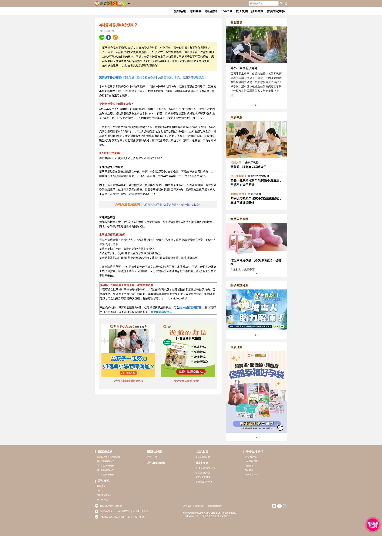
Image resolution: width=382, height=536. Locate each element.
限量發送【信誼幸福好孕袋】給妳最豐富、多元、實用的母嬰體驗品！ (153, 77)
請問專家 (257, 11)
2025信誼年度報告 (105, 474)
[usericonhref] (284, 3)
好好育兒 (101, 486)
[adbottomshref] (128, 351)
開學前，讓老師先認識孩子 (248, 167)
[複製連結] (115, 37)
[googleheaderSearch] (281, 3)
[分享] (101, 37)
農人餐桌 (249, 470)
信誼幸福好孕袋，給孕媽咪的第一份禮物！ (256, 262)
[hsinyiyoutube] (279, 506)
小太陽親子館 (251, 456)
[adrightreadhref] (256, 309)
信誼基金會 (105, 451)
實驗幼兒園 (151, 456)
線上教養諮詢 (103, 499)
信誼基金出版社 (202, 456)
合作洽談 (199, 505)
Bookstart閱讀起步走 (205, 468)
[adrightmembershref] (256, 239)
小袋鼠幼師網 (156, 463)
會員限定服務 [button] (276, 11)
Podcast (226, 11)
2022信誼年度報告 (105, 461)
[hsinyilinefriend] (274, 506)
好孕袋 (100, 490)
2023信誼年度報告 (105, 465)
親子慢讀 (242, 11)
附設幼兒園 (154, 451)
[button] (129, 3)
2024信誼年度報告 (105, 470)
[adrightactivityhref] (256, 392)
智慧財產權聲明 (215, 505)
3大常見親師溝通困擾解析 (128, 380)
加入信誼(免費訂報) (190, 307)
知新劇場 (249, 465)
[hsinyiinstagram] (284, 506)
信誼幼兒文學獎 (202, 472)
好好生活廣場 (255, 451)
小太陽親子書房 (252, 461)
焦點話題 (180, 11)
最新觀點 (211, 11)
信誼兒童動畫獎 (202, 477)
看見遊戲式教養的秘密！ (188, 380)
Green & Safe (251, 474)
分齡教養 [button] (195, 11)
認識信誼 (187, 505)
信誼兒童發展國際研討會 (108, 456)
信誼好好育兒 (106, 511)
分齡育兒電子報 (104, 495)
